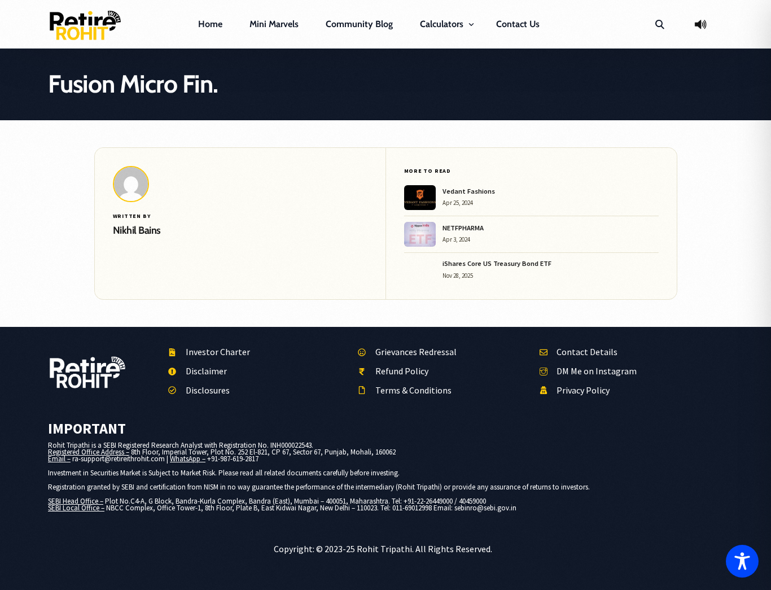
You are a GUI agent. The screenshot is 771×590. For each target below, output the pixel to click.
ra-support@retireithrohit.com (118, 459)
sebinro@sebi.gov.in (485, 508)
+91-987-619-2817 (233, 459)
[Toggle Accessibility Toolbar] (742, 561)
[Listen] (700, 24)
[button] (659, 24)
